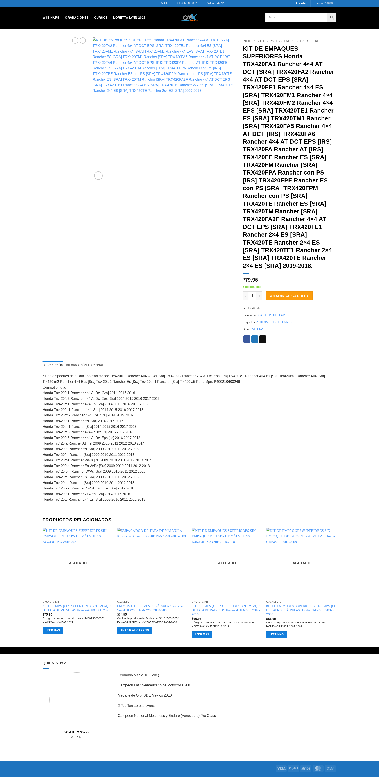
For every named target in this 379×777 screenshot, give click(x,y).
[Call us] (81, 742)
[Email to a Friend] (262, 339)
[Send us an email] (77, 742)
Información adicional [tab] (85, 365)
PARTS (275, 41)
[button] (301, 3)
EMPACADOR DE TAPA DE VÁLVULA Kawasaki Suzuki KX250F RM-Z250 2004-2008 (150, 608)
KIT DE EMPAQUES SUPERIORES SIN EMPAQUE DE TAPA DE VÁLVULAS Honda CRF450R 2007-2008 (301, 610)
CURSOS (100, 17)
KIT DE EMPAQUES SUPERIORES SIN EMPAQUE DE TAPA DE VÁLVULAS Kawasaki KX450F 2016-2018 (227, 610)
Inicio (247, 41)
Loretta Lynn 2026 (129, 17)
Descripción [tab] (53, 365)
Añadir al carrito (289, 296)
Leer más (53, 630)
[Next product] (75, 40)
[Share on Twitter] (254, 339)
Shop (261, 41)
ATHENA (262, 322)
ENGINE (290, 41)
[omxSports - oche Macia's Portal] (189, 17)
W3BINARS (51, 17)
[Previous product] (83, 40)
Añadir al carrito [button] (134, 630)
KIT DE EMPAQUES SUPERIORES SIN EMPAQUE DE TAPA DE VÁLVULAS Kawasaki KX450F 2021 (78, 608)
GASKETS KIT (310, 41)
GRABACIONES (76, 17)
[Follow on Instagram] (72, 742)
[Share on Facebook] (246, 339)
